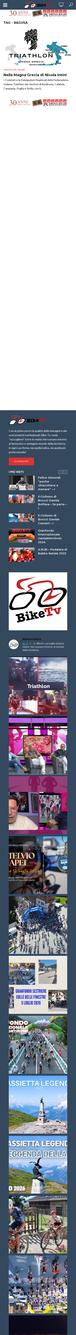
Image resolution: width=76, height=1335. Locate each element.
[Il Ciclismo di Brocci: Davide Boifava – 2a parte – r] (21, 499)
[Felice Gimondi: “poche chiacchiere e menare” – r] (21, 483)
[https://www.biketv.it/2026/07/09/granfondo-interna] (38, 1045)
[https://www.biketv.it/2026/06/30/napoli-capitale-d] (38, 1284)
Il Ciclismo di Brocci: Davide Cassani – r (48, 519)
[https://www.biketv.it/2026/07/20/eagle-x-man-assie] (38, 685)
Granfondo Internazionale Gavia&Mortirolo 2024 (50, 536)
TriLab (21, 69)
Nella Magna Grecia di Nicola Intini (35, 75)
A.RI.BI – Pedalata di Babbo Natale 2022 (52, 551)
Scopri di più (21, 461)
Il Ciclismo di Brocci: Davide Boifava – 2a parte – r (52, 502)
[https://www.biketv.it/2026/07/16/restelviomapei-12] (38, 865)
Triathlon (10, 69)
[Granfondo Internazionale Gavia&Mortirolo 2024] (21, 536)
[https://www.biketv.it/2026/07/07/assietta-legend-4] (38, 1105)
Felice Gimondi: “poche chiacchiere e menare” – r (49, 483)
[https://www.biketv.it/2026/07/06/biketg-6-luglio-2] (38, 1224)
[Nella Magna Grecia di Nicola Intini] (38, 46)
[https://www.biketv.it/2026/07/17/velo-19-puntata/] (38, 745)
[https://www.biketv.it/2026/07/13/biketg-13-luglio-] (38, 925)
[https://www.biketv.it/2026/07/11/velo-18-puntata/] (38, 805)
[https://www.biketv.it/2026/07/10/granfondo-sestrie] (38, 985)
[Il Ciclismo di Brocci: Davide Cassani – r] (21, 518)
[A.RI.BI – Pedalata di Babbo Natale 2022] (21, 555)
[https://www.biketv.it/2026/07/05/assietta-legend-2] (38, 1165)
